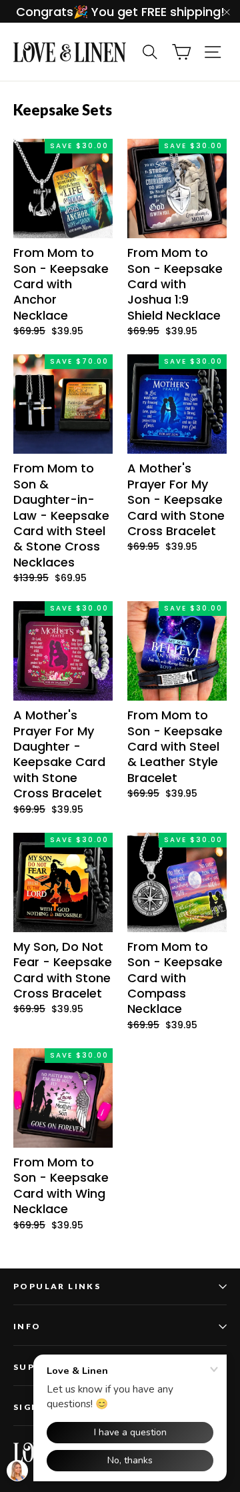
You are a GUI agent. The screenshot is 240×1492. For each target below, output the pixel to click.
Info (27, 1326)
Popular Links (57, 1286)
